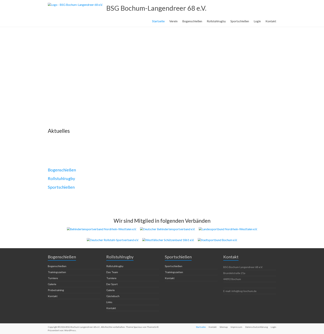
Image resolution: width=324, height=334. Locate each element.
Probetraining (56, 290)
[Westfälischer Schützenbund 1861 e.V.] (168, 240)
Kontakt (271, 21)
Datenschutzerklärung (256, 327)
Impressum (236, 327)
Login (257, 21)
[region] (162, 68)
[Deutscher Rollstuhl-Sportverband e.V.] (113, 240)
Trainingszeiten (57, 272)
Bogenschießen (192, 21)
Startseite (158, 21)
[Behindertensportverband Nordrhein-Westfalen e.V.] (101, 229)
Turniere (53, 278)
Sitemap (224, 327)
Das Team (112, 272)
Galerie (52, 284)
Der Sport (112, 284)
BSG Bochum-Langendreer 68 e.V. (156, 8)
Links (109, 302)
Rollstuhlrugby (216, 21)
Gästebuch (112, 296)
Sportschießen (239, 21)
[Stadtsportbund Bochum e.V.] (217, 240)
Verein (173, 21)
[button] (162, 91)
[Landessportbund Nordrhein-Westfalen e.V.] (228, 229)
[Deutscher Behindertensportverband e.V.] (167, 229)
